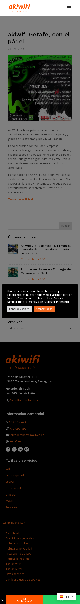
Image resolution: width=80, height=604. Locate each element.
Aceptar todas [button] (44, 309)
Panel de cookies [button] (19, 309)
